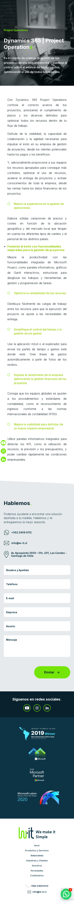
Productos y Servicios (37, 850)
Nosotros (37, 865)
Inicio (37, 845)
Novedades (37, 870)
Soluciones (37, 855)
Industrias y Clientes (37, 860)
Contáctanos (37, 876)
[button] (66, 894)
